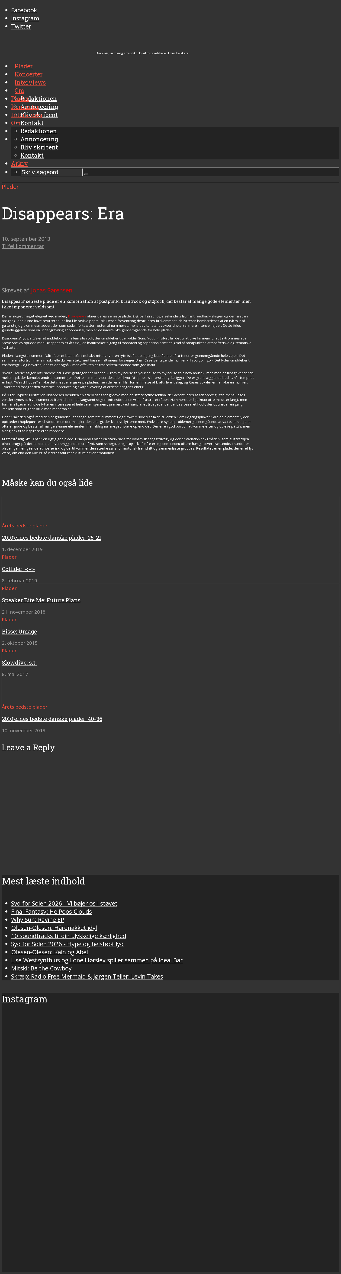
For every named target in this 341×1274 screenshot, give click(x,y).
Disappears (77, 316)
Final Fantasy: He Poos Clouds (51, 911)
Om (16, 123)
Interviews (26, 115)
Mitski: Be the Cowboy (41, 968)
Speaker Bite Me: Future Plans (41, 600)
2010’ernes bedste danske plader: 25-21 (51, 537)
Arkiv (19, 163)
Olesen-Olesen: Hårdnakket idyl (54, 928)
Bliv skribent (39, 147)
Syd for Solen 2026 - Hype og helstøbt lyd (67, 944)
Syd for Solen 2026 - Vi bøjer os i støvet (64, 903)
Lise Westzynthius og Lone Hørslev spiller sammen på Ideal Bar (97, 960)
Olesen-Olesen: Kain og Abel (49, 952)
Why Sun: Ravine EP (37, 920)
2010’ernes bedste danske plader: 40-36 (52, 719)
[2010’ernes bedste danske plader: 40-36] (18, 698)
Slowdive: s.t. (19, 662)
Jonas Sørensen (51, 290)
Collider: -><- (18, 569)
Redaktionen (38, 131)
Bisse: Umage (19, 631)
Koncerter (25, 107)
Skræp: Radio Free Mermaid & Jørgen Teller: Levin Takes (87, 976)
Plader (20, 98)
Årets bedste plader (25, 525)
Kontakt (32, 155)
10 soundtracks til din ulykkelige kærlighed (68, 936)
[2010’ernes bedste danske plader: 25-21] (18, 517)
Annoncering (39, 139)
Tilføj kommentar (23, 246)
